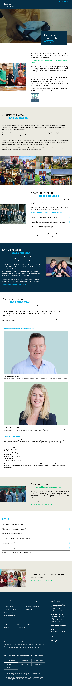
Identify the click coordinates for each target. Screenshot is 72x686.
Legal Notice (20, 630)
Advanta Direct (8, 612)
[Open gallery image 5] (62, 162)
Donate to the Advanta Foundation (42, 504)
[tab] (11, 660)
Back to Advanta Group (61, 1)
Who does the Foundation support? (14, 529)
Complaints (19, 633)
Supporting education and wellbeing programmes (48, 222)
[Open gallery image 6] (10, 177)
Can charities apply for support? (13, 548)
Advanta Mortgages (10, 609)
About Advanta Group (30, 601)
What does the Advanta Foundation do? (15, 524)
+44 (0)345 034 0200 (57, 610)
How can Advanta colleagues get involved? (16, 552)
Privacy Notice (20, 627)
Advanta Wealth (9, 601)
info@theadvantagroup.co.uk (59, 631)
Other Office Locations (58, 625)
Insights (6, 624)
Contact (6, 627)
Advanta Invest (8, 606)
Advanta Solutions (9, 615)
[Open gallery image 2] (14, 162)
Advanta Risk (8, 604)
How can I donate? (8, 543)
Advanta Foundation (10, 618)
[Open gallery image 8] (43, 177)
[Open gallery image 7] (28, 177)
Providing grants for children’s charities (44, 217)
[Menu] (66, 5)
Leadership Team (29, 604)
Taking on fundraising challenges (42, 227)
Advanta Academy (29, 609)
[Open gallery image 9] (61, 177)
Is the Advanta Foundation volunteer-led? (16, 538)
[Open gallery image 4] (44, 162)
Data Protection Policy (23, 624)
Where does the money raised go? (13, 534)
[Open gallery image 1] (5, 162)
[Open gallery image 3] (27, 162)
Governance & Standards (31, 606)
